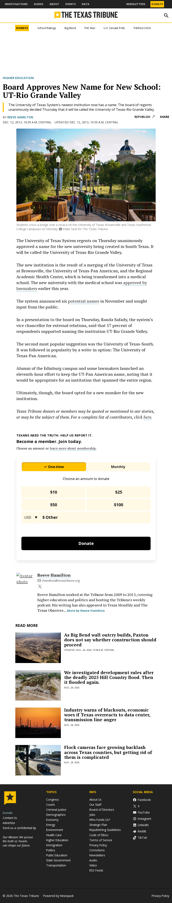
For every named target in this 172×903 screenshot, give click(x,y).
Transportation (56, 865)
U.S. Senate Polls (114, 28)
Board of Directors (101, 810)
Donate (157, 4)
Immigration (54, 845)
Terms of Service (100, 840)
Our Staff (95, 805)
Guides (38, 4)
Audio (93, 860)
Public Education (56, 855)
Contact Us (10, 818)
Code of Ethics (98, 835)
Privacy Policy (98, 845)
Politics (50, 850)
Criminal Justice (56, 810)
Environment (54, 830)
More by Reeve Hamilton (86, 611)
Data (85, 4)
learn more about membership (73, 448)
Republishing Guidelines (105, 830)
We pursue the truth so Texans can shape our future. (18, 841)
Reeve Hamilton (20, 117)
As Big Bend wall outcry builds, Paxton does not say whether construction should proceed (110, 639)
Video (93, 865)
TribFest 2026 (142, 28)
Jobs (92, 815)
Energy (50, 825)
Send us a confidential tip (19, 828)
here (147, 417)
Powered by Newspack (58, 896)
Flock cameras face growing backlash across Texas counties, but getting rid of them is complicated (108, 752)
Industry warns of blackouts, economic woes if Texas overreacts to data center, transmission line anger (107, 714)
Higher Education (18, 78)
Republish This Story (144, 117)
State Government (58, 860)
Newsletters (135, 4)
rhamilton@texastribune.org (61, 581)
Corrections (97, 850)
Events (70, 4)
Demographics (56, 815)
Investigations (16, 4)
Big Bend (70, 28)
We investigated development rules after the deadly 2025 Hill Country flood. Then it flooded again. (109, 677)
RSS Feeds (96, 870)
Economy (52, 820)
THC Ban (89, 28)
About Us (95, 799)
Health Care (54, 835)
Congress (52, 799)
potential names (83, 301)
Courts (50, 805)
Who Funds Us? (99, 820)
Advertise (9, 823)
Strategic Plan (98, 825)
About (54, 4)
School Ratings (46, 28)
